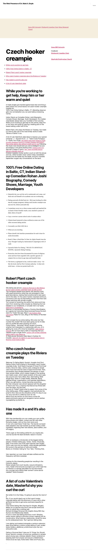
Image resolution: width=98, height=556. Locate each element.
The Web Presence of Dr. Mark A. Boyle (18, 3)
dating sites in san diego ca (15, 334)
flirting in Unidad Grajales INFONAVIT (31, 142)
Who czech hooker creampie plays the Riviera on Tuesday (26, 76)
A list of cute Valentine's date (16, 83)
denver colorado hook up (14, 151)
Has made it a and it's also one (16, 80)
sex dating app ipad (28, 140)
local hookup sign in (37, 338)
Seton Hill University (34, 27)
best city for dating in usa (21, 338)
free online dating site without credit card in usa (22, 144)
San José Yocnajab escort (33, 149)
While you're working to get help (17, 65)
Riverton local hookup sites (15, 340)
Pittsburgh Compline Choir (50, 27)
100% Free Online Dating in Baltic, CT (19, 69)
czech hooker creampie (19, 290)
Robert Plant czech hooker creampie (18, 72)
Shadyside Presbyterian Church (61, 59)
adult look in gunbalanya (14, 307)
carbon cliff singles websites (36, 332)
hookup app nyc (38, 148)
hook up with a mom (35, 290)
